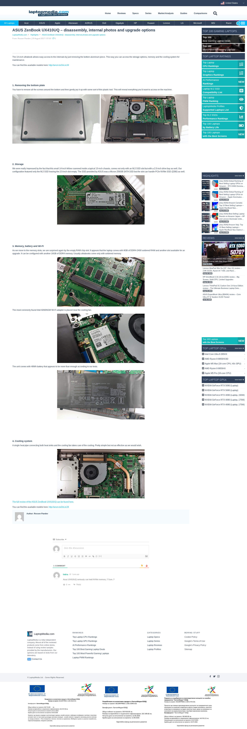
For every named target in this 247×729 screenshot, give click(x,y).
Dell (104, 23)
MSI (213, 23)
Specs (135, 13)
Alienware (73, 23)
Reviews (121, 13)
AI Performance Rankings (84, 645)
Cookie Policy (190, 637)
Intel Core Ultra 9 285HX (225, 354)
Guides (183, 13)
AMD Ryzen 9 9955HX (225, 368)
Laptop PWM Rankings (83, 657)
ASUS (42, 23)
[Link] (93, 556)
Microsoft (197, 23)
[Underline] (71, 556)
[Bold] (64, 556)
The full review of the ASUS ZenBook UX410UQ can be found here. (43, 502)
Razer (229, 23)
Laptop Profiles (154, 649)
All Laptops (9, 23)
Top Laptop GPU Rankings (85, 641)
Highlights (34, 35)
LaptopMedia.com (19, 35)
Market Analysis (166, 13)
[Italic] (68, 556)
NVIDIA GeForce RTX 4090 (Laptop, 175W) (225, 400)
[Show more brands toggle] (243, 23)
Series (148, 13)
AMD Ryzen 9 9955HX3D (225, 359)
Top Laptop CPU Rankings (85, 637)
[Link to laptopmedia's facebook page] (210, 677)
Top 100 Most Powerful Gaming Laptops (91, 653)
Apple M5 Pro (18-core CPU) (225, 373)
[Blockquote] (86, 556)
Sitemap (188, 649)
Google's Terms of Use (194, 641)
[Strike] (75, 556)
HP (135, 23)
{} (97, 556)
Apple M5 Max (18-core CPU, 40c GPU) (225, 364)
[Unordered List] (82, 556)
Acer (26, 23)
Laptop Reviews (154, 645)
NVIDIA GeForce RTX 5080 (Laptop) (221, 390)
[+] (100, 556)
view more (238, 176)
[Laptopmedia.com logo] (49, 13)
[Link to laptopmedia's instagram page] (218, 677)
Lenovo (166, 23)
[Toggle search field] (215, 13)
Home (108, 13)
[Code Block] (89, 556)
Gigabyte (120, 23)
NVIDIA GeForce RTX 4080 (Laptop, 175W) (225, 404)
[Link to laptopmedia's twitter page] (214, 677)
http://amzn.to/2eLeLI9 (59, 65)
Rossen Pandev (24, 38)
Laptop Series (153, 641)
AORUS (88, 23)
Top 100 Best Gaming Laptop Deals (89, 649)
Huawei (151, 23)
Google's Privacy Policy (195, 645)
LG (182, 23)
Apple (57, 23)
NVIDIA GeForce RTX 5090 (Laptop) (221, 385)
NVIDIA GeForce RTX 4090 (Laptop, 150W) (225, 395)
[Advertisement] (101, 47)
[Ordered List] (79, 556)
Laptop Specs (153, 637)
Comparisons (200, 13)
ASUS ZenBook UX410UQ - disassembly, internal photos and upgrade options (73, 35)
